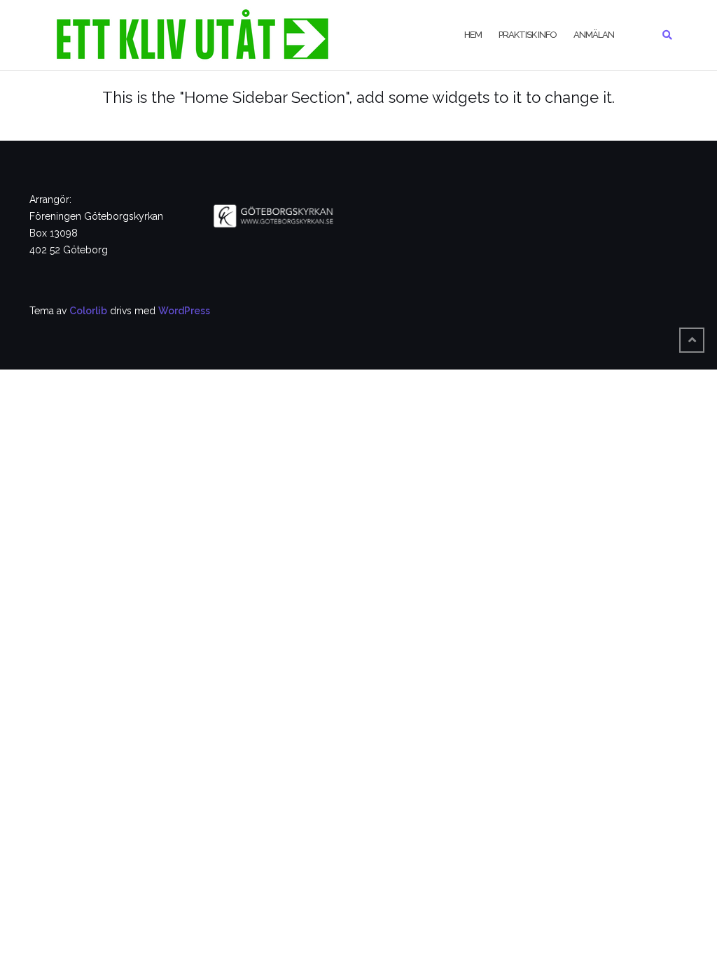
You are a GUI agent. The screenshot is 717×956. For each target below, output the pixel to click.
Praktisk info (528, 34)
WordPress (184, 310)
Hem (473, 34)
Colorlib (88, 310)
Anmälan (593, 34)
